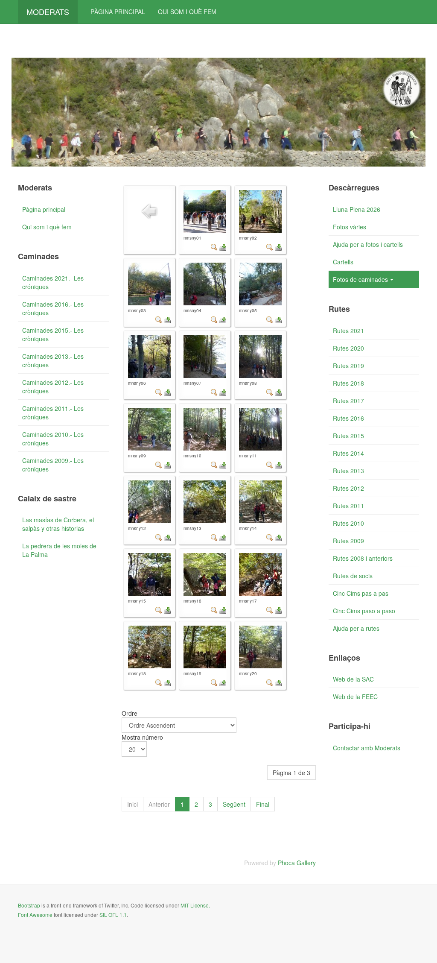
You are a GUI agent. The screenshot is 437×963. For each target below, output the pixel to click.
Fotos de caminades (360, 279)
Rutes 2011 (348, 505)
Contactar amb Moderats (366, 747)
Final (262, 804)
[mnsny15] (149, 574)
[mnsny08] (260, 356)
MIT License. (195, 905)
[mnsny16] (205, 574)
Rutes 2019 (348, 365)
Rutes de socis (353, 575)
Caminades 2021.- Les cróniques (53, 282)
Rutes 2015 (348, 435)
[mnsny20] (260, 647)
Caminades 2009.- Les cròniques (53, 464)
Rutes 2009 (348, 540)
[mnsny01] (205, 211)
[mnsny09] (149, 429)
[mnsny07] (205, 356)
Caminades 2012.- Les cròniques (53, 386)
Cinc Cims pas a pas (360, 593)
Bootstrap (29, 905)
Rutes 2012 (348, 488)
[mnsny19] (205, 647)
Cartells (343, 262)
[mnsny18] (149, 647)
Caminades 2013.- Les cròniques (53, 360)
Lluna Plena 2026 (356, 209)
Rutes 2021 (348, 330)
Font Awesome (35, 914)
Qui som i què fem (187, 11)
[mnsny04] (205, 284)
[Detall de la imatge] (214, 246)
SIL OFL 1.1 (113, 914)
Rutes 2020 (348, 348)
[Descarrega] (222, 246)
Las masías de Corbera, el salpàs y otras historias (58, 524)
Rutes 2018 (348, 383)
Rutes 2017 (348, 400)
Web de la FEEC (355, 696)
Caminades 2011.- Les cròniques (53, 412)
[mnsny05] (260, 284)
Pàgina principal (117, 11)
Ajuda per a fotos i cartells (368, 244)
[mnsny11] (260, 429)
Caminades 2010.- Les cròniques (53, 438)
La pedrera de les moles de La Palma (59, 550)
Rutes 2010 (348, 523)
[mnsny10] (205, 429)
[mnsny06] (149, 356)
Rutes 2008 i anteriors (363, 558)
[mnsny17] (260, 574)
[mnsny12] (149, 501)
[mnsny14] (260, 501)
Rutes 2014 (348, 453)
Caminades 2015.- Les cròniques (53, 334)
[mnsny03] (149, 284)
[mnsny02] (260, 211)
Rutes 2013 (348, 470)
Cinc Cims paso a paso (364, 610)
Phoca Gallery (297, 862)
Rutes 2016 (348, 418)
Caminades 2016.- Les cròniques (53, 308)
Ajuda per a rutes (356, 628)
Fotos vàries (349, 226)
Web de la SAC (353, 679)
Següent (234, 804)
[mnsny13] (205, 501)
